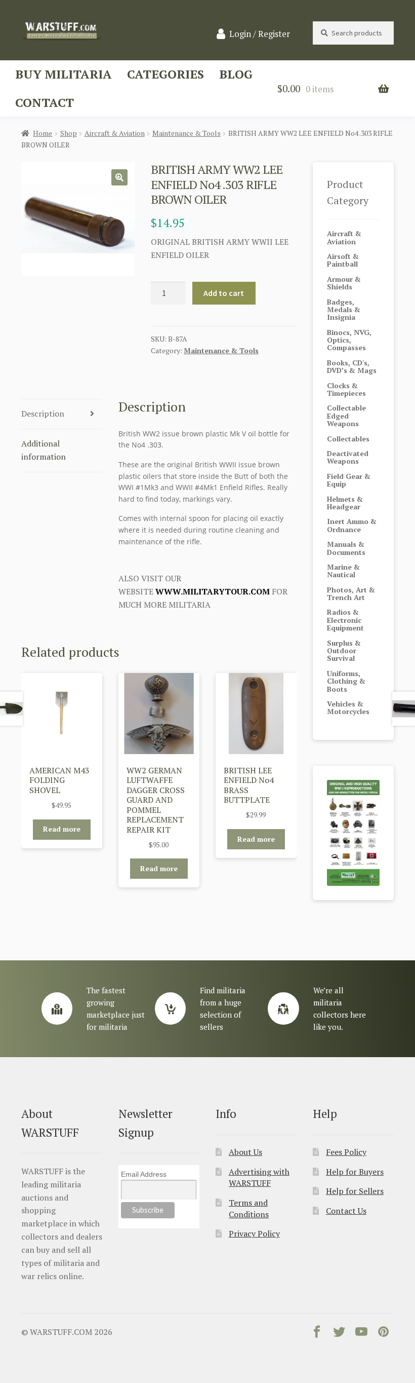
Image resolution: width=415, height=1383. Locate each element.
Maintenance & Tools (186, 133)
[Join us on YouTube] (361, 1333)
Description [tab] (42, 413)
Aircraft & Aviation (115, 133)
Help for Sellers (355, 1191)
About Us (245, 1151)
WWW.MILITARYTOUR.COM (212, 591)
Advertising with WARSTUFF (259, 1177)
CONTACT (44, 102)
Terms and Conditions (249, 1208)
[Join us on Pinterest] (384, 1333)
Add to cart (223, 293)
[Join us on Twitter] (339, 1333)
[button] (119, 177)
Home (42, 133)
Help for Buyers (355, 1171)
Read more (61, 829)
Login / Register (259, 34)
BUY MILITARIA (63, 74)
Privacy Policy (254, 1233)
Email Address (144, 1174)
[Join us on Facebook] (317, 1333)
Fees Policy (346, 1151)
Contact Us (346, 1210)
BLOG (236, 74)
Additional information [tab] (43, 450)
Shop (68, 133)
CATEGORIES (165, 74)
